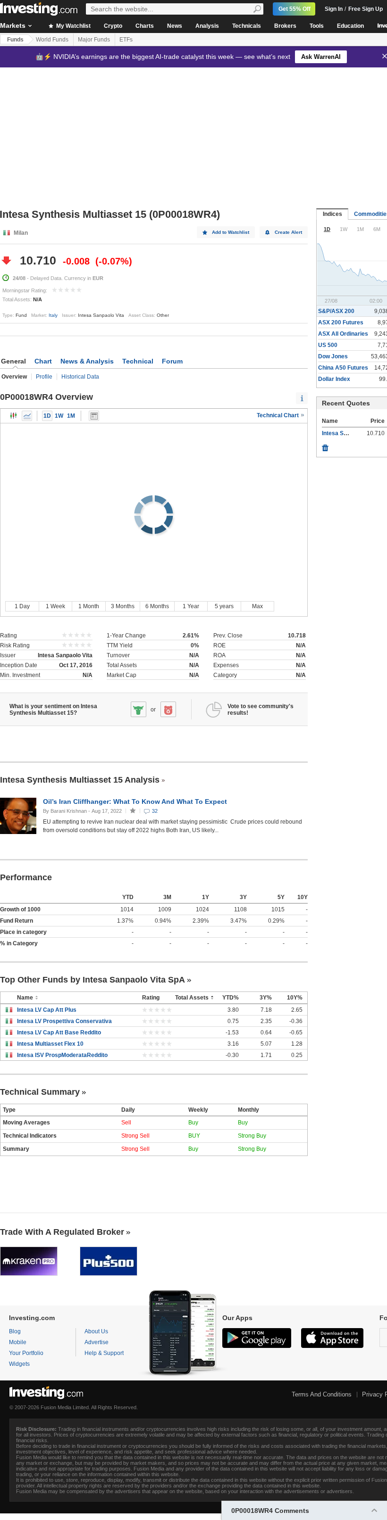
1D (47, 416)
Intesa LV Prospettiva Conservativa (64, 1021)
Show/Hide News (94, 416)
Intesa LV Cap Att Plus (46, 1010)
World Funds (52, 39)
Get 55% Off (294, 9)
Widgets (19, 1364)
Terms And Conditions (322, 1394)
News (174, 26)
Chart (43, 361)
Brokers (285, 26)
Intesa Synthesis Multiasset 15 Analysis (80, 780)
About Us (96, 1331)
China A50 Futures (343, 367)
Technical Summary (40, 1092)
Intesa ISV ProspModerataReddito (62, 1055)
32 (155, 811)
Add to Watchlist (230, 232)
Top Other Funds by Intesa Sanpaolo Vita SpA (92, 979)
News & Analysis (87, 361)
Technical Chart (278, 415)
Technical (137, 361)
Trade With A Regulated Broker (62, 1232)
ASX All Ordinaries (343, 333)
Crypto (113, 26)
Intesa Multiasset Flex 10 (50, 1044)
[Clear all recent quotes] (325, 445)
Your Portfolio (26, 1353)
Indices (332, 214)
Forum (172, 361)
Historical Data (80, 376)
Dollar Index (334, 379)
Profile (44, 376)
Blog (15, 1331)
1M (71, 416)
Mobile (17, 1342)
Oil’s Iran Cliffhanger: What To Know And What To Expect (136, 801)
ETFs (126, 39)
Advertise (96, 1342)
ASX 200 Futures (340, 322)
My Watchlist (73, 26)
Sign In (334, 9)
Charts (144, 26)
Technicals (246, 26)
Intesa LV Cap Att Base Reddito (59, 1032)
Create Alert (288, 232)
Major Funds (94, 39)
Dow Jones (333, 356)
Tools (317, 26)
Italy (53, 315)
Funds (15, 39)
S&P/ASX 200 (336, 311)
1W (59, 416)
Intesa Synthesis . (346, 433)
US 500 (327, 345)
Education (350, 26)
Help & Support (104, 1353)
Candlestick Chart (13, 416)
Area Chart (27, 416)
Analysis (207, 26)
